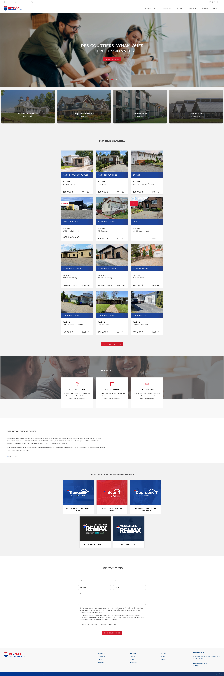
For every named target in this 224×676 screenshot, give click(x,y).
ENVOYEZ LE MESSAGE (112, 633)
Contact (216, 8)
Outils (132, 659)
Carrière (111, 59)
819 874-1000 (199, 658)
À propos (101, 662)
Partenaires (133, 653)
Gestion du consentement (102, 674)
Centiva (219, 674)
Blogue (205, 8)
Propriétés (148, 8)
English (163, 659)
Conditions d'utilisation (108, 624)
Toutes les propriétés (112, 344)
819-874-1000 (37, 2)
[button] (108, 79)
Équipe (179, 8)
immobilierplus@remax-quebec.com (17, 2)
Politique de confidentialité (89, 624)
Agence (191, 8)
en (219, 2)
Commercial (166, 8)
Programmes (133, 662)
